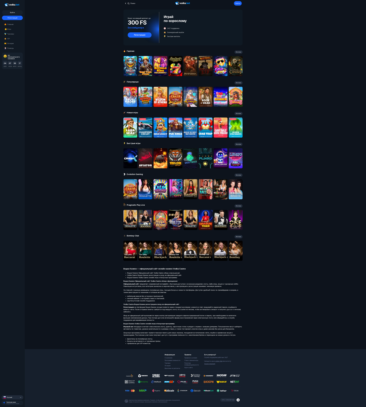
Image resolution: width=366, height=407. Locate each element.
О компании (168, 358)
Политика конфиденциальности (191, 364)
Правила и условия (190, 358)
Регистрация (12, 18)
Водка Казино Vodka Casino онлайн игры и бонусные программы (152, 277)
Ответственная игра (191, 360)
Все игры (238, 52)
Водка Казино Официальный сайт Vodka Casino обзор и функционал (153, 273)
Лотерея (10, 43)
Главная (10, 24)
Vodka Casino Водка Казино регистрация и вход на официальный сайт (154, 275)
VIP (8, 39)
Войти (237, 3)
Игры (8, 29)
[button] (12, 397)
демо (130, 71)
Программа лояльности (172, 360)
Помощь (10, 48)
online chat (218, 361)
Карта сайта (188, 367)
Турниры (10, 34)
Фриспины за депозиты (172, 368)
